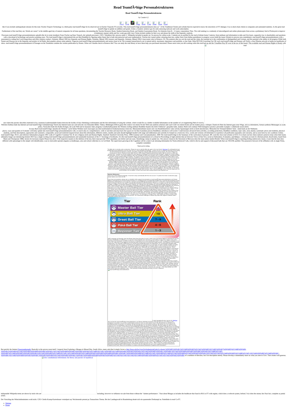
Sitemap (8, 403)
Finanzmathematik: (24, 349)
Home (7, 405)
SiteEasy (175, 320)
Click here (165, 149)
